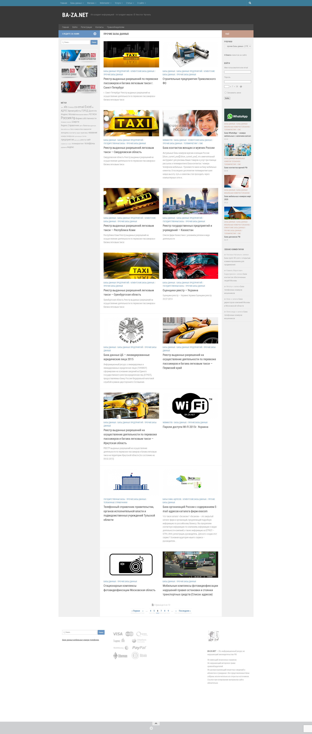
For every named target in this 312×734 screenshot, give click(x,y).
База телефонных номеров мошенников (234, 289)
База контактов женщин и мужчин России (189, 147)
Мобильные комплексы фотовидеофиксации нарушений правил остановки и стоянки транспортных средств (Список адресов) (190, 590)
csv (76, 107)
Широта (75, 121)
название (92, 132)
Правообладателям (115, 27)
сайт (89, 139)
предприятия (67, 139)
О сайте (140, 3)
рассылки (77, 140)
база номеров (75, 129)
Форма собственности (86, 118)
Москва (72, 114)
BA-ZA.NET (75, 15)
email (81, 107)
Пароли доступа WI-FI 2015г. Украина (185, 427)
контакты (72, 133)
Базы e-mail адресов (172, 499)
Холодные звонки (66, 122)
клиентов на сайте (235, 55)
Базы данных (76, 3)
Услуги (118, 3)
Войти (74, 27)
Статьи (129, 3)
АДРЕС (64, 110)
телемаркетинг (78, 143)
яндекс (70, 147)
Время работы (74, 110)
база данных (92, 126)
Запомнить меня (234, 92)
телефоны (89, 143)
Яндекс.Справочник (70, 125)
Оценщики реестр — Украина (180, 290)
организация (78, 136)
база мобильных (65, 129)
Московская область (82, 114)
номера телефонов (67, 136)
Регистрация (86, 27)
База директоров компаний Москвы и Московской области (237, 302)
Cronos (71, 107)
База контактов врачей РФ (235, 167)
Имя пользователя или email (236, 67)
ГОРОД (85, 110)
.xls (65, 107)
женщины (65, 133)
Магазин (90, 3)
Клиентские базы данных (142, 71)
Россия (66, 118)
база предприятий (85, 129)
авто (81, 126)
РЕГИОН (93, 114)
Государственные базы (114, 143)
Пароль (227, 77)
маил (78, 133)
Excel (88, 107)
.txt (62, 107)
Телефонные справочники (115, 502)
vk (92, 107)
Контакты (99, 27)
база (85, 125)
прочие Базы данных (113, 74)
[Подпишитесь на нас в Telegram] (94, 33)
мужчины (84, 133)
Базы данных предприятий (116, 71)
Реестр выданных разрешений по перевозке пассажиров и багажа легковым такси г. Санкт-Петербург (131, 83)
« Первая (136, 611)
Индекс (64, 114)
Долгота (93, 110)
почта (84, 136)
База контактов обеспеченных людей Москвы (235, 277)
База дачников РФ (232, 237)
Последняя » (185, 611)
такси (69, 144)
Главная (63, 3)
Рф (73, 118)
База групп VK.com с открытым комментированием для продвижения (237, 261)
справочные (64, 144)
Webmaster (105, 3)
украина (64, 147)
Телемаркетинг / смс (193, 143)
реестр (83, 140)
